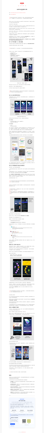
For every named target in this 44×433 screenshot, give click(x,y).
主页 (18, 5)
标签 (23, 5)
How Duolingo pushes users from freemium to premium (18, 12)
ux (10, 395)
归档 (20, 5)
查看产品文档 (12, 425)
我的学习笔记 (22, 3)
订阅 (25, 5)
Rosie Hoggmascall (13, 14)
